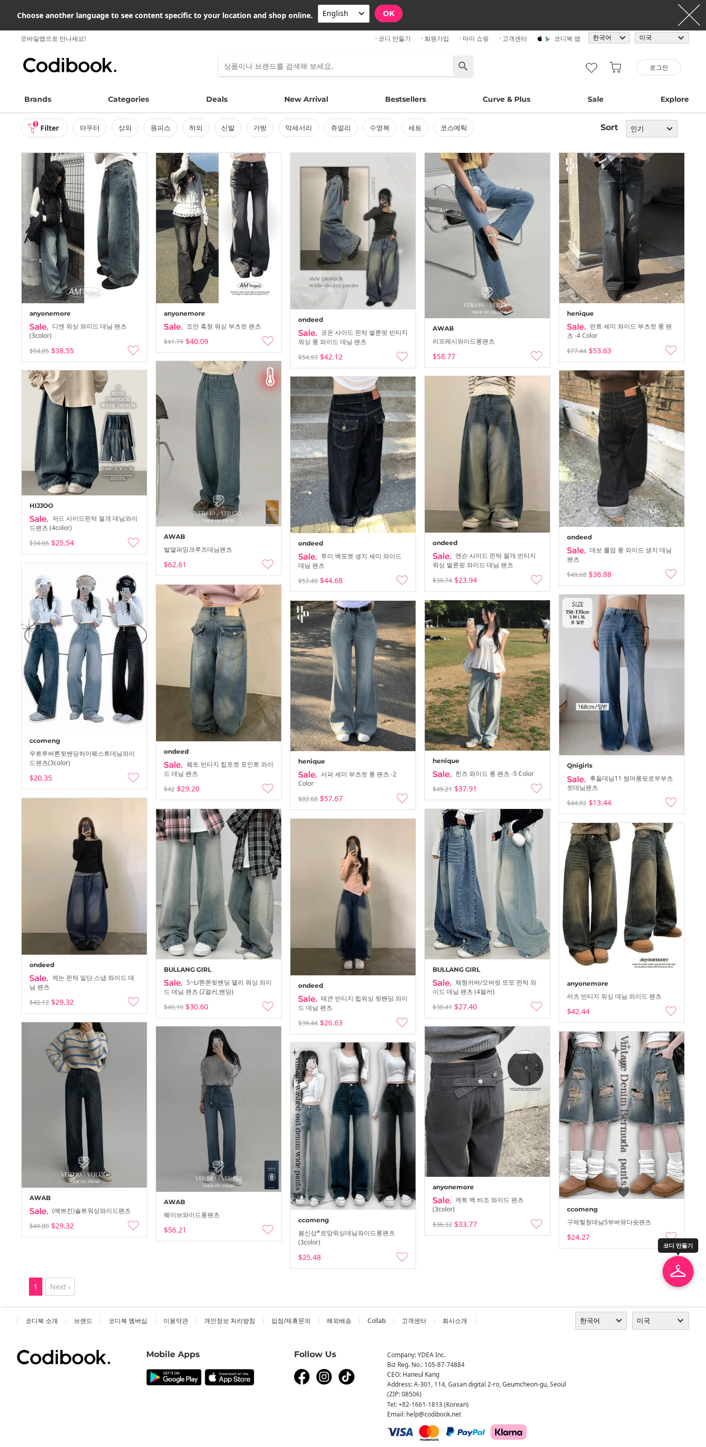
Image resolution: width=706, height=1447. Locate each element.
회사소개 (454, 1320)
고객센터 (414, 1320)
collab (376, 1320)
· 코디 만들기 (393, 38)
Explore (675, 99)
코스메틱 (453, 127)
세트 (415, 127)
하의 (196, 127)
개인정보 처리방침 (229, 1320)
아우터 (90, 127)
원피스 (160, 127)
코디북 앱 (567, 38)
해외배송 (339, 1320)
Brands (37, 99)
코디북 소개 (41, 1320)
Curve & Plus (506, 99)
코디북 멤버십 (128, 1320)
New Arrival (306, 99)
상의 (125, 127)
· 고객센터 (513, 38)
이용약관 (175, 1320)
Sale (596, 99)
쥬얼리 (341, 127)
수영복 (380, 127)
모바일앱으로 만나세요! (53, 38)
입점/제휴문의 (291, 1320)
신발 (228, 127)
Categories (128, 99)
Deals (216, 99)
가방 (260, 127)
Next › (60, 1287)
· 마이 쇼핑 (474, 38)
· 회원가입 (435, 38)
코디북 (69, 65)
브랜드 (83, 1320)
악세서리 (298, 127)
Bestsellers (405, 99)
